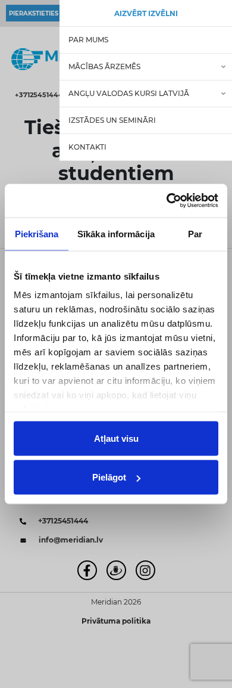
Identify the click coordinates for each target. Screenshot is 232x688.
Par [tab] (195, 233)
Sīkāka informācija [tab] (116, 233)
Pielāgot (109, 477)
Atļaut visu (116, 438)
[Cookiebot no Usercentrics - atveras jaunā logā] (166, 201)
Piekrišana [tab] (37, 233)
